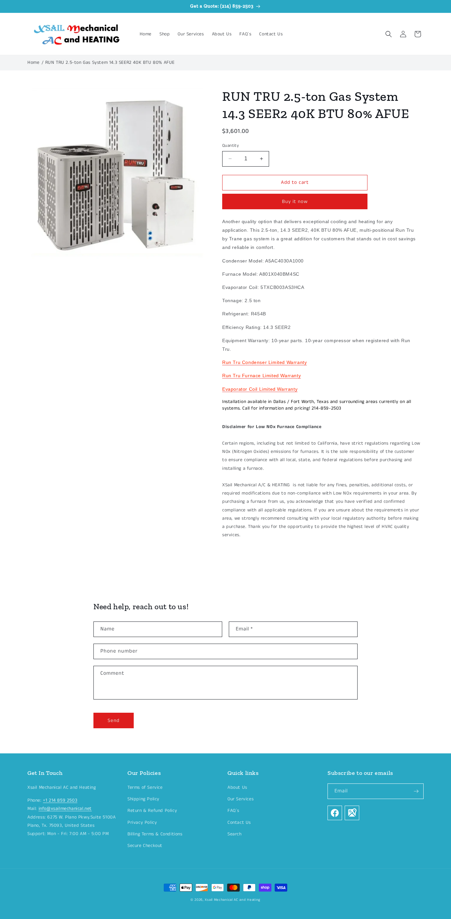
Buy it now (295, 201)
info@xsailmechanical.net (65, 809)
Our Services (240, 799)
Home (33, 62)
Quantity (230, 145)
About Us (237, 787)
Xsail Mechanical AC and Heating (232, 899)
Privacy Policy (142, 822)
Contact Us (239, 822)
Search (234, 834)
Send (114, 720)
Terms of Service (145, 787)
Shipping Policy (143, 799)
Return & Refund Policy (152, 811)
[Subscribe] (416, 791)
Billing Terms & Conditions (155, 834)
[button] (388, 34)
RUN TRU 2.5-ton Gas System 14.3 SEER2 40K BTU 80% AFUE (110, 62)
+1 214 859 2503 (60, 800)
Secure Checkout (144, 845)
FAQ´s (233, 811)
